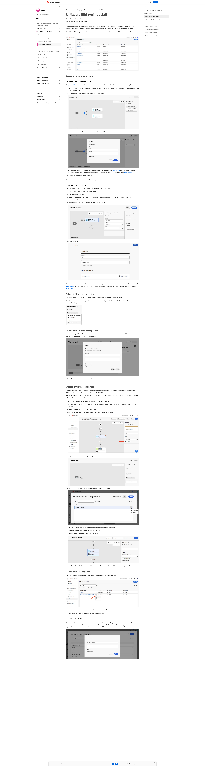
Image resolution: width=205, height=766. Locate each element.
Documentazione (70, 10)
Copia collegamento (158, 10)
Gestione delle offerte (42, 77)
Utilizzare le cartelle (42, 48)
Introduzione (41, 34)
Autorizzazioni (41, 54)
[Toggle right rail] (145, 6)
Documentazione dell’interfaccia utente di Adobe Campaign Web (47, 24)
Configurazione (41, 99)
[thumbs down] (116, 764)
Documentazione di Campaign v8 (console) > (47, 103)
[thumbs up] (113, 764)
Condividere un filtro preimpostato (152, 29)
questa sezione (116, 170)
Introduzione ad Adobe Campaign (44, 31)
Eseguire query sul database (43, 90)
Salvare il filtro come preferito (151, 26)
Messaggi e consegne (42, 67)
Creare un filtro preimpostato (152, 16)
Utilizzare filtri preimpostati (44, 44)
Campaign (79, 10)
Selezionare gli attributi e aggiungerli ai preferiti (48, 51)
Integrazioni (40, 96)
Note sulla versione (42, 28)
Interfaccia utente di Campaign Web (94, 10)
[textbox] (47, 14)
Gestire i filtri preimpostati (151, 36)
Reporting (39, 93)
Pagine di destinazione (42, 74)
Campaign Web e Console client (45, 57)
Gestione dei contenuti (42, 70)
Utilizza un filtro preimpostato (151, 32)
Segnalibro (149, 10)
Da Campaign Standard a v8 (44, 61)
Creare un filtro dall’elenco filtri (153, 23)
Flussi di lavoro (41, 86)
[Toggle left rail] (60, 6)
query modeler (72, 85)
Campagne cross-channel (43, 83)
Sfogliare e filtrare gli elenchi (44, 41)
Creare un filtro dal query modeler (153, 20)
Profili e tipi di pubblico (42, 80)
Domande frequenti (42, 64)
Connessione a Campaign (44, 38)
